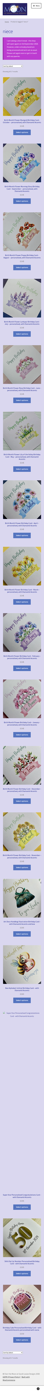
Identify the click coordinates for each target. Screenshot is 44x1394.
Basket (33, 1388)
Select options (22, 132)
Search (22, 1390)
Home (7, 22)
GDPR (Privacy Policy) (11, 1377)
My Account (7, 1390)
